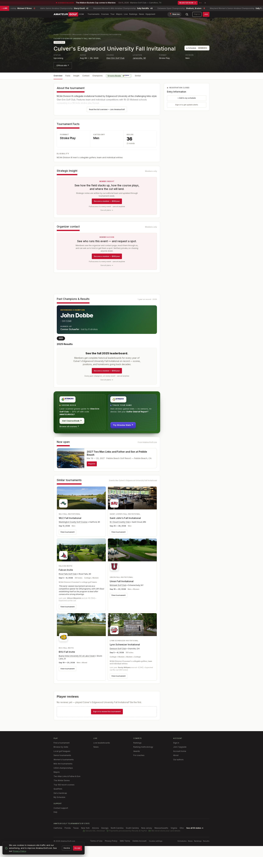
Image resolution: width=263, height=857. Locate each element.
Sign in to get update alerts (186, 105)
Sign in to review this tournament (107, 711)
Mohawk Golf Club (118, 585)
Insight (76, 76)
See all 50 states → (194, 828)
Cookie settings (155, 841)
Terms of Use (96, 841)
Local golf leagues (62, 751)
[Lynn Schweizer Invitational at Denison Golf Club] (132, 624)
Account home (179, 751)
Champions (97, 76)
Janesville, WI (139, 58)
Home (56, 34)
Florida (68, 828)
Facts (67, 76)
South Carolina (132, 828)
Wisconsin (77, 34)
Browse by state (61, 747)
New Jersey (146, 828)
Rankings (133, 14)
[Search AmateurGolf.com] (187, 14)
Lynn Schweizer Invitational (125, 644)
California (58, 828)
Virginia (174, 828)
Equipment (150, 14)
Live (126, 14)
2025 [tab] (61, 338)
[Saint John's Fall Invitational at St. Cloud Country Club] (132, 498)
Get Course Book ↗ (72, 421)
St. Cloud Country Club (120, 522)
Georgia (104, 828)
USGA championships (63, 768)
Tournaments (94, 14)
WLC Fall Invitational (70, 518)
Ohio (182, 828)
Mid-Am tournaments (63, 764)
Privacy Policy (111, 841)
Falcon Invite (66, 569)
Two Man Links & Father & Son (67, 776)
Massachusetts (161, 828)
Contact (85, 76)
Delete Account (139, 841)
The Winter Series (62, 780)
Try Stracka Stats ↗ (123, 425)
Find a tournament (62, 743)
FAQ (55, 812)
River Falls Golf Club (68, 574)
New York (85, 828)
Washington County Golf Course (73, 522)
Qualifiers (58, 789)
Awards (136, 751)
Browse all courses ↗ (69, 426)
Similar (138, 76)
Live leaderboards (101, 743)
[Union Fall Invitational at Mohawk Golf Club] (132, 556)
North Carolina (117, 828)
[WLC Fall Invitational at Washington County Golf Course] (81, 498)
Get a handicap (60, 793)
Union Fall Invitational (121, 581)
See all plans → (106, 210)
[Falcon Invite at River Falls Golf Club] (81, 550)
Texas (76, 828)
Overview (58, 76)
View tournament (67, 532)
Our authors (178, 759)
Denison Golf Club (118, 648)
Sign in (197, 14)
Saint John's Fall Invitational (125, 518)
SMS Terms (125, 841)
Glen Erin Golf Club (115, 58)
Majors (119, 14)
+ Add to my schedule (187, 98)
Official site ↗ (62, 65)
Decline (67, 848)
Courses (105, 14)
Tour (112, 14)
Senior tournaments (62, 755)
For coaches (138, 755)
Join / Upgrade (179, 747)
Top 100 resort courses (64, 785)
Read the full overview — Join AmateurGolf (107, 109)
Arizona (95, 828)
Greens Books (114, 76)
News (141, 14)
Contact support (61, 808)
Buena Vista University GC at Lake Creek (77, 656)
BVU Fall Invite (67, 651)
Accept (77, 848)
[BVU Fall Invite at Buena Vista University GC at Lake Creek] (81, 628)
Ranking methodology (143, 747)
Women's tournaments (64, 759)
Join (206, 14)
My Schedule (59, 797)
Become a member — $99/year (107, 201)
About (176, 755)
